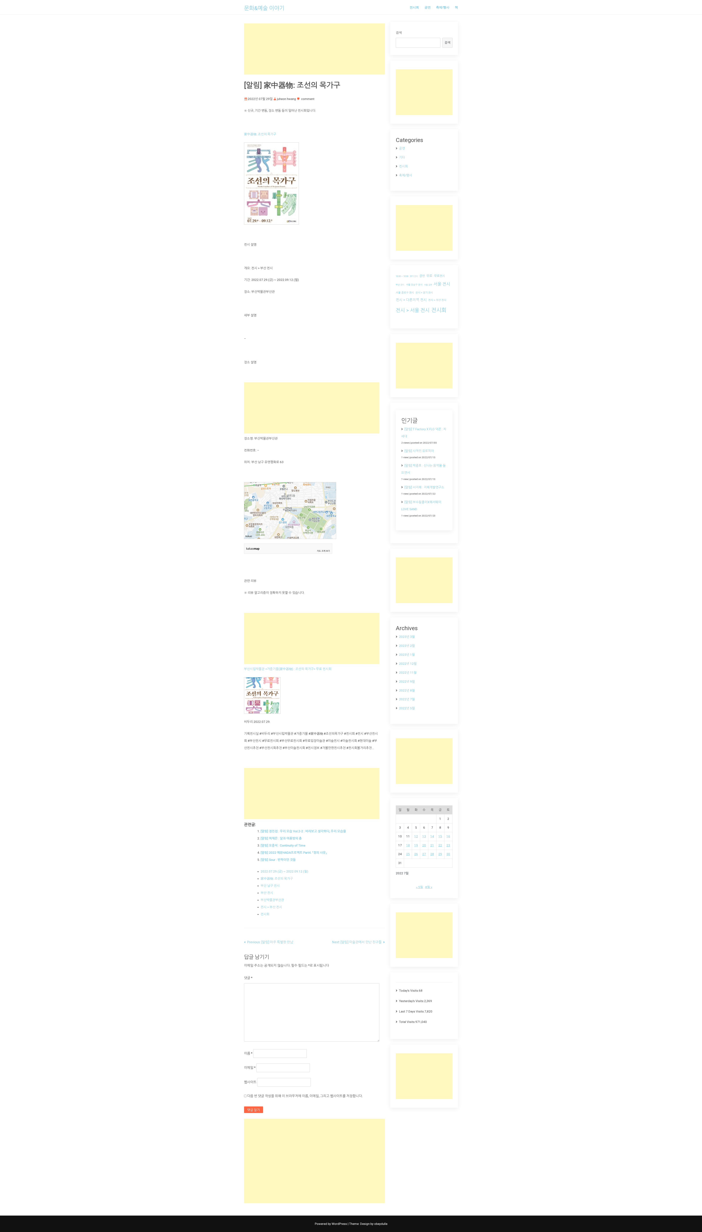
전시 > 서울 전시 (413, 310)
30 (448, 854)
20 (424, 845)
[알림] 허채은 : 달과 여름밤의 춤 (281, 838)
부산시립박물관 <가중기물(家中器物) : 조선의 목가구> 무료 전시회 (287, 669)
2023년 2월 (407, 646)
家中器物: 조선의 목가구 (260, 134)
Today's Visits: (409, 990)
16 (448, 836)
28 (432, 854)
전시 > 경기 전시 (424, 292)
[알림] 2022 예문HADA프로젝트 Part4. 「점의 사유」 (294, 852)
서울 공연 (428, 285)
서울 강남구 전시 (414, 284)
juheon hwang (286, 99)
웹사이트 (250, 1082)
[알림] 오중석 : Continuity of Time (283, 845)
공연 (427, 7)
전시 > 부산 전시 (271, 907)
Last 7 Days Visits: (411, 1011)
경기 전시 (414, 276)
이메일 (250, 1068)
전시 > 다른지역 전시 (411, 300)
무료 (429, 276)
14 (432, 836)
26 (416, 854)
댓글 (248, 978)
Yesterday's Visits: (411, 1001)
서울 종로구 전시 (405, 292)
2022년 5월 (407, 708)
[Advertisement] (314, 49)
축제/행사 (442, 7)
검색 (399, 33)
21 (432, 845)
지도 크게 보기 (323, 551)
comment (307, 99)
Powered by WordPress (331, 1224)
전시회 (414, 7)
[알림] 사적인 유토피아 (419, 451)
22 (440, 845)
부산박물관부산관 (272, 900)
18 (408, 845)
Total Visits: (407, 1022)
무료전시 (439, 276)
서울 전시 (442, 284)
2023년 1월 (407, 654)
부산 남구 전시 (270, 885)
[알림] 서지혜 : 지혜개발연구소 (424, 487)
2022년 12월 (408, 663)
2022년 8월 (407, 690)
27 (424, 854)
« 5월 (419, 887)
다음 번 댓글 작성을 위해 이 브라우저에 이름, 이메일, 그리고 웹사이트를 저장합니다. (305, 1096)
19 (416, 845)
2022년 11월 (408, 672)
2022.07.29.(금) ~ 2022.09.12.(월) (284, 871)
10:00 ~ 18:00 (402, 276)
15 (440, 836)
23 (448, 845)
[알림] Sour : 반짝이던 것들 (278, 860)
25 (408, 854)
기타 (402, 157)
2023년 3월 (407, 637)
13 (424, 836)
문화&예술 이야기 (264, 8)
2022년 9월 (407, 681)
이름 (248, 1053)
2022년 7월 (407, 699)
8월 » (428, 887)
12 (416, 836)
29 (440, 854)
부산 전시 (267, 893)
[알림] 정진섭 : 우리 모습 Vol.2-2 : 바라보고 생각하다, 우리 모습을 (303, 831)
